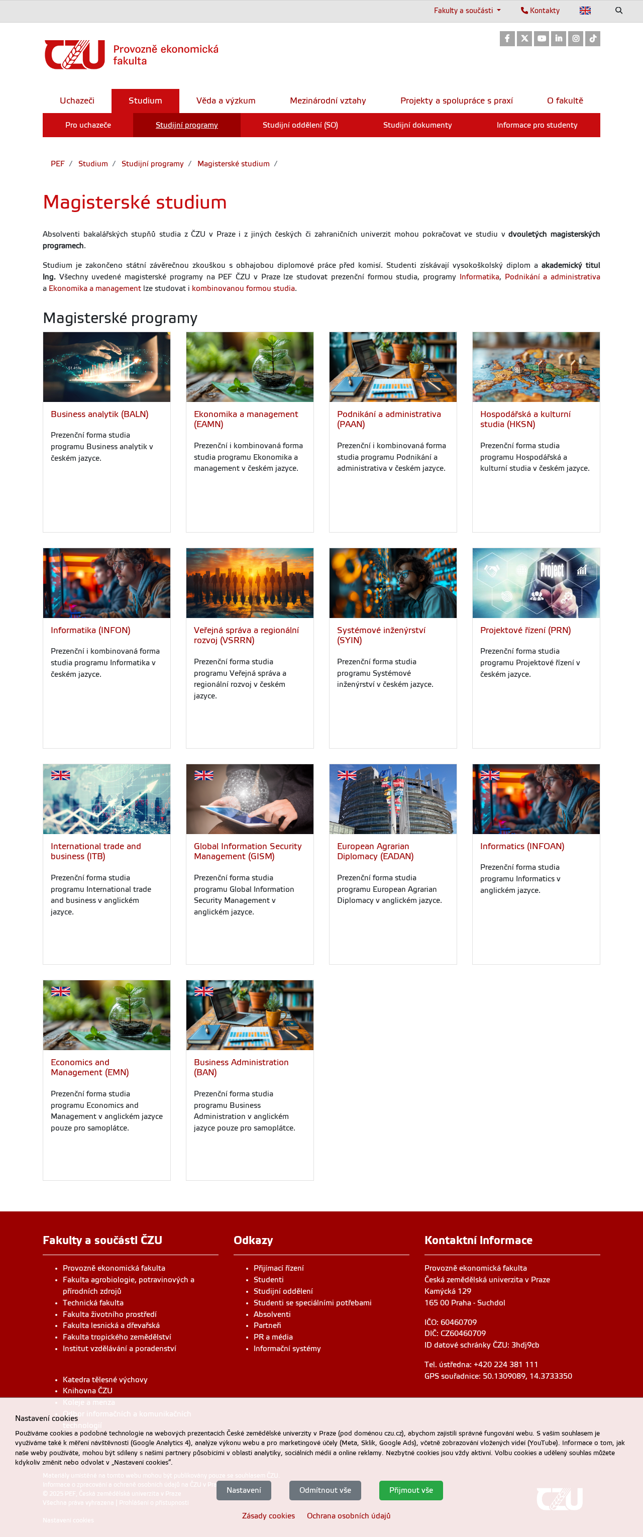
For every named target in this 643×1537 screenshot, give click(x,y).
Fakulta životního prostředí (110, 1314)
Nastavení (244, 1490)
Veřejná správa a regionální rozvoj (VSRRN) (246, 635)
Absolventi (272, 1314)
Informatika (479, 277)
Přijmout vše (411, 1490)
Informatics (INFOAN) (522, 846)
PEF (58, 164)
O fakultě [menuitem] (565, 101)
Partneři (267, 1325)
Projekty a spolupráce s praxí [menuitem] (456, 101)
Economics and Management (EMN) (90, 1067)
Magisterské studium (232, 164)
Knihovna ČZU (88, 1391)
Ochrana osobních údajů (349, 1516)
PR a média (273, 1337)
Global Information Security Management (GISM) (248, 851)
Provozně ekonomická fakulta (114, 1268)
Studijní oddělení (283, 1291)
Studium (92, 164)
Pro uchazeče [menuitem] (88, 125)
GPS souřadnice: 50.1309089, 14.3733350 (498, 1376)
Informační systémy (287, 1349)
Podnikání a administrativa (552, 277)
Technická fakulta (93, 1303)
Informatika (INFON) (91, 630)
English (585, 11)
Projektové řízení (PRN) (525, 630)
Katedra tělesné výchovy (105, 1380)
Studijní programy (152, 164)
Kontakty (544, 11)
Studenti (269, 1280)
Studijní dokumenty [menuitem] (417, 125)
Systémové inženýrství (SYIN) (381, 635)
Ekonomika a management (95, 288)
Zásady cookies (268, 1516)
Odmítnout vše (325, 1490)
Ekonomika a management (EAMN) (246, 419)
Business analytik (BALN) (100, 414)
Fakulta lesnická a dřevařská (111, 1325)
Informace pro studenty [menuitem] (537, 125)
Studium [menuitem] (145, 101)
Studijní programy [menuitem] (187, 125)
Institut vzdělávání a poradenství (119, 1349)
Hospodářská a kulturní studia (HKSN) (525, 419)
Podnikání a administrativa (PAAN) (389, 419)
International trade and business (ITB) (96, 851)
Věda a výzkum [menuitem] (226, 101)
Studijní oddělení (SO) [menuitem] (300, 125)
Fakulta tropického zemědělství (117, 1337)
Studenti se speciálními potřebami (313, 1303)
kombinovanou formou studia (243, 288)
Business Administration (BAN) (241, 1067)
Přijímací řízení (279, 1268)
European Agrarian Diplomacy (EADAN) (375, 851)
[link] (507, 39)
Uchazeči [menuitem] (77, 101)
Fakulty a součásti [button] (464, 11)
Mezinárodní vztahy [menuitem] (328, 101)
